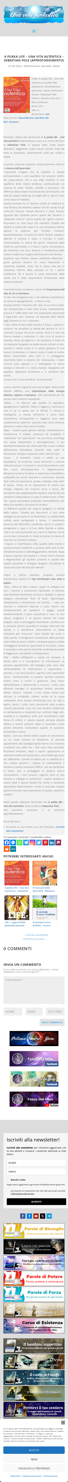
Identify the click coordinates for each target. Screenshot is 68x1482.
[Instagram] (32, 842)
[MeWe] (13, 849)
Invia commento (52, 1022)
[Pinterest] (45, 842)
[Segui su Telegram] (49, 1216)
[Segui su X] (42, 1216)
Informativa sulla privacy (32, 1476)
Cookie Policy (15, 1476)
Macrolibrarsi (26, 117)
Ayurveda (46, 66)
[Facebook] (7, 842)
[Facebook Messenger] (13, 842)
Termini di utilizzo (50, 1476)
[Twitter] (39, 842)
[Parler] (58, 842)
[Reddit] (7, 849)
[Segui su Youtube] (36, 1216)
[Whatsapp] (19, 842)
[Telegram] (26, 842)
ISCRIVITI (36, 1201)
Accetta (34, 1450)
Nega (34, 1459)
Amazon (14, 121)
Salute (56, 66)
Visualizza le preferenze (34, 1468)
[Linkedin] (52, 842)
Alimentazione (32, 66)
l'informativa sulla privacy (22, 1193)
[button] (63, 1422)
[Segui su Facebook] (22, 1216)
